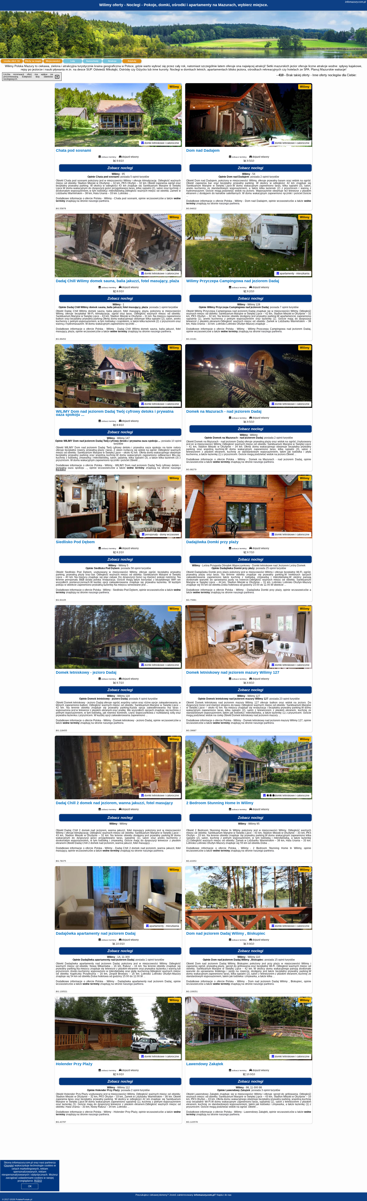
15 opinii (280, 959)
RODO (38, 1180)
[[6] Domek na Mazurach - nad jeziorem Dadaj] (248, 376)
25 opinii (271, 568)
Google (9, 1165)
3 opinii (265, 1090)
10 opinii (176, 440)
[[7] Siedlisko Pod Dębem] (118, 506)
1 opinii (163, 307)
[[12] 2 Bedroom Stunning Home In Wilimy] (248, 767)
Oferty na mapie (33, 61)
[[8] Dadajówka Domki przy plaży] (248, 506)
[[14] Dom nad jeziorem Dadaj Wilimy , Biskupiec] (248, 898)
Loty (73, 61)
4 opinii (143, 698)
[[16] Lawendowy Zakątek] (248, 1028)
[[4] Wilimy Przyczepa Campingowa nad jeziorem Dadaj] (248, 245)
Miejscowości (53, 61)
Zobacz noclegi (120, 168)
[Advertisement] (183, 1161)
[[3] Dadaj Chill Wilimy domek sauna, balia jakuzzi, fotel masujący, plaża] (118, 245)
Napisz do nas (224, 1195)
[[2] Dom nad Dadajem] (248, 115)
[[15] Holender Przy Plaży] (118, 1028)
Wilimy (174, 86)
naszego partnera (99, 200)
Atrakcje (112, 61)
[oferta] (142, 143)
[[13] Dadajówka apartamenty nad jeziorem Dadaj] (118, 898)
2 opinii (264, 176)
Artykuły (132, 61)
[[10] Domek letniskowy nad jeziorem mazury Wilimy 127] (248, 637)
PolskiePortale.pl (24, 1199)
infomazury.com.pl (355, 1)
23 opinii (284, 698)
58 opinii (136, 568)
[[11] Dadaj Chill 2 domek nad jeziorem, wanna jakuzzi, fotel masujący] (118, 767)
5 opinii (134, 176)
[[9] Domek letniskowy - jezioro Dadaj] (118, 637)
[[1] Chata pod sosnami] (118, 115)
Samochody (92, 61)
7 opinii (284, 307)
